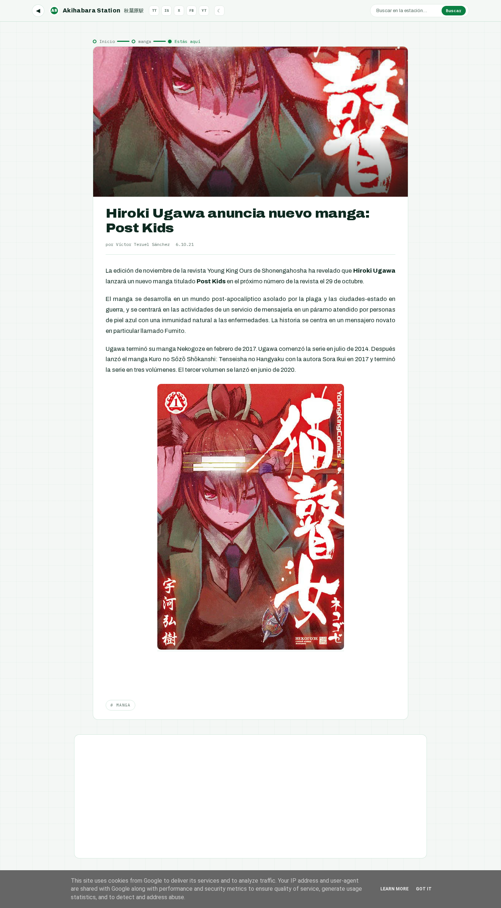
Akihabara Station (97, 10)
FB (191, 10)
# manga (120, 705)
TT (154, 10)
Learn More (394, 888)
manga (144, 41)
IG (166, 10)
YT (204, 10)
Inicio (107, 41)
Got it (424, 888)
